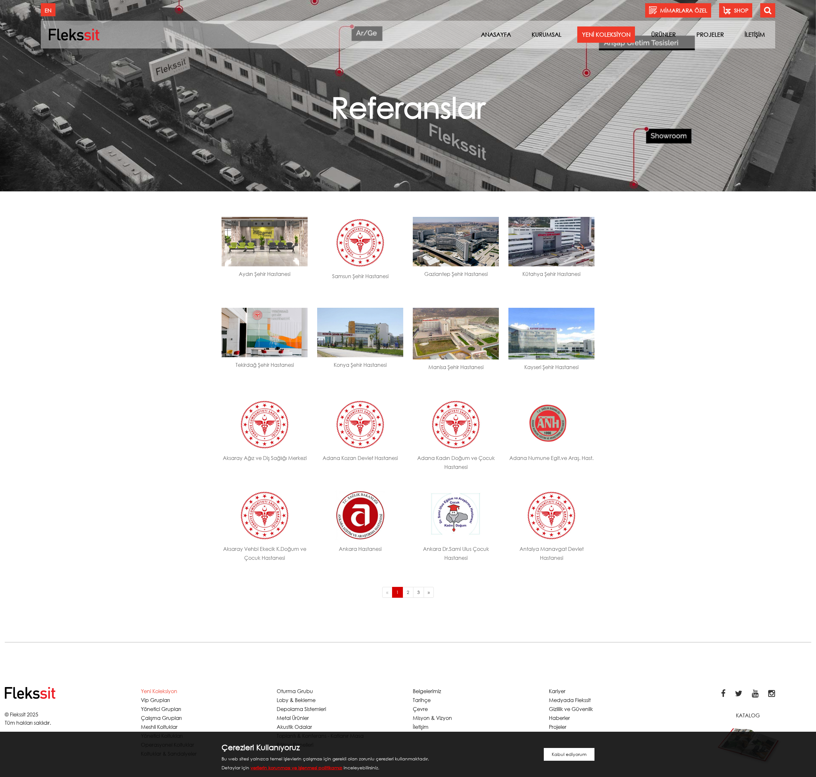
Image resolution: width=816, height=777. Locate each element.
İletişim (420, 726)
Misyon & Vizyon (432, 717)
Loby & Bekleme (296, 700)
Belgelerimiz (427, 691)
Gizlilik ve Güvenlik (571, 709)
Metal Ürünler (293, 717)
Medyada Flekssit (570, 700)
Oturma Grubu (295, 691)
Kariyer (557, 691)
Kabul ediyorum (569, 754)
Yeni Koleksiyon (159, 691)
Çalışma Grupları (161, 717)
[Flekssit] (74, 34)
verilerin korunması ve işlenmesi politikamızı (296, 768)
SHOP (741, 10)
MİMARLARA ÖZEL (683, 10)
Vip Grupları (155, 700)
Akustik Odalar (294, 726)
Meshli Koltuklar (159, 726)
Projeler (557, 726)
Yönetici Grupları (161, 709)
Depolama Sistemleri (301, 709)
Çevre (420, 709)
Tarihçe (422, 700)
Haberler (559, 717)
